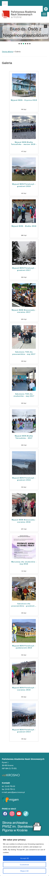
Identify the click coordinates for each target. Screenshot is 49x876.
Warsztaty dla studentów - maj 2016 (24, 563)
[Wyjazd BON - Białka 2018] (24, 211)
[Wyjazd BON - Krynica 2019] (24, 85)
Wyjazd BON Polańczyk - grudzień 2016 (24, 479)
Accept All (24, 858)
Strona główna (7, 52)
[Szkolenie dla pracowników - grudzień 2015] (24, 589)
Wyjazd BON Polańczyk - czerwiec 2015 (24, 689)
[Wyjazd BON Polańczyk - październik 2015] (24, 631)
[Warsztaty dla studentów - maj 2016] (24, 547)
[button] (46, 9)
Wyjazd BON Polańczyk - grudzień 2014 (24, 731)
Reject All (24, 871)
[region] (24, 856)
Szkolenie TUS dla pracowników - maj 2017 (24, 353)
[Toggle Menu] (5, 3)
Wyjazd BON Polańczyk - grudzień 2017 (24, 269)
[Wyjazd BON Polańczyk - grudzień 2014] (24, 715)
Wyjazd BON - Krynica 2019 (24, 100)
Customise (24, 865)
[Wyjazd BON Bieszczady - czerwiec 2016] (24, 505)
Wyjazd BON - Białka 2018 (24, 226)
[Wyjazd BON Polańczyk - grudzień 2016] (24, 463)
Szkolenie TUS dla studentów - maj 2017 (24, 395)
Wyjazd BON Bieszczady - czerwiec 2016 (24, 521)
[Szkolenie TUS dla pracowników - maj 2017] (24, 337)
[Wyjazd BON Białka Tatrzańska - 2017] (24, 421)
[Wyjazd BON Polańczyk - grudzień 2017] (24, 253)
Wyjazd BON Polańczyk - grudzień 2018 (24, 185)
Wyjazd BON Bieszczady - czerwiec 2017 (24, 311)
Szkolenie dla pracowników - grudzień (23, 605)
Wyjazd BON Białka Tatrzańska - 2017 (24, 437)
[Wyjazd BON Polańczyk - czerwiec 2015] (24, 673)
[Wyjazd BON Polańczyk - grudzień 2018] (24, 169)
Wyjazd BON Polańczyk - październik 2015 (24, 647)
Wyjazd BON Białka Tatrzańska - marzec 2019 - (24, 143)
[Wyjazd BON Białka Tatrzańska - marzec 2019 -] (24, 127)
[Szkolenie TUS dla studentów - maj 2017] (24, 379)
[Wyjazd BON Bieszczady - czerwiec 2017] (24, 295)
